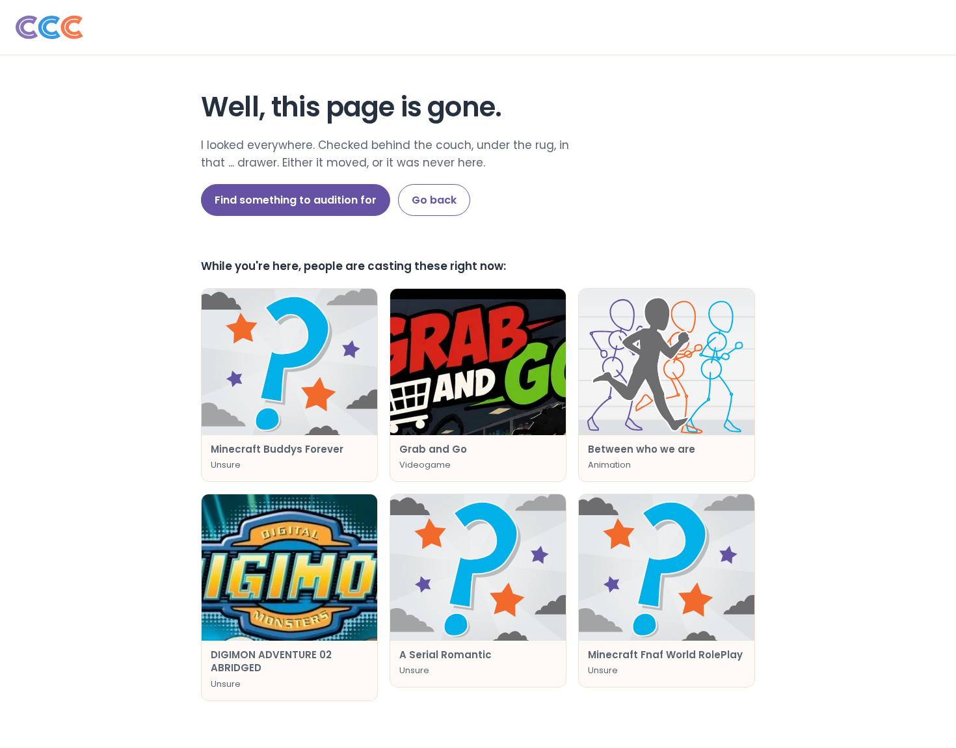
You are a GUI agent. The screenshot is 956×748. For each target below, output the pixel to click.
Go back (434, 200)
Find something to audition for (296, 200)
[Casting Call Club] (478, 27)
